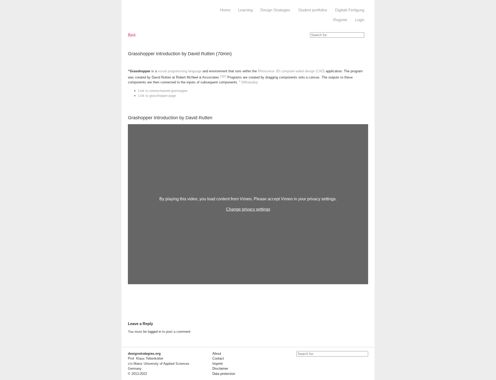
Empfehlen (360, 55)
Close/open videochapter (364, 118)
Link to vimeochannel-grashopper (163, 91)
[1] (221, 76)
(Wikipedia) (249, 82)
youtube (300, 364)
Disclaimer (220, 368)
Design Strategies (275, 10)
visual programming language (180, 71)
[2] (224, 76)
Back (132, 35)
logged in (154, 332)
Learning (245, 10)
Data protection (223, 374)
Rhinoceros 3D (269, 71)
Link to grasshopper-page (157, 96)
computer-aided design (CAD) (303, 71)
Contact (218, 358)
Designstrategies (159, 15)
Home (225, 10)
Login (359, 20)
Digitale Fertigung (349, 10)
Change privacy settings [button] (248, 209)
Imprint (217, 364)
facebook (312, 364)
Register (340, 20)
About (216, 353)
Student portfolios (312, 10)
